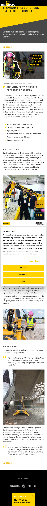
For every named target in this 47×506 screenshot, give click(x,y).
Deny (23, 281)
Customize (22, 274)
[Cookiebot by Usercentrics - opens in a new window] (34, 223)
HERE (28, 502)
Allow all (23, 268)
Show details (35, 261)
